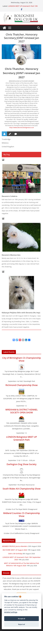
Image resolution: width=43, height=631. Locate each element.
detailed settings (10, 612)
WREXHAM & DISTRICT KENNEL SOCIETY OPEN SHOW (21, 411)
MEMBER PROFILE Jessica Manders (15, 546)
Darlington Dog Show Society (21, 464)
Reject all (21, 624)
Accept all (21, 618)
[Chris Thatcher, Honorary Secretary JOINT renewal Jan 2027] (21, 60)
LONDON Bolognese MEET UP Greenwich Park (21, 438)
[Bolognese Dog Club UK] (4, 27)
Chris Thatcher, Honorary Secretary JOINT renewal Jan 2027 (21, 73)
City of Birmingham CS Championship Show (21, 359)
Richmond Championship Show (22, 385)
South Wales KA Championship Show (21, 488)
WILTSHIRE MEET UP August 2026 (15, 550)
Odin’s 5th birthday (15, 554)
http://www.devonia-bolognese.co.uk (21, 127)
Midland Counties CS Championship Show (21, 515)
